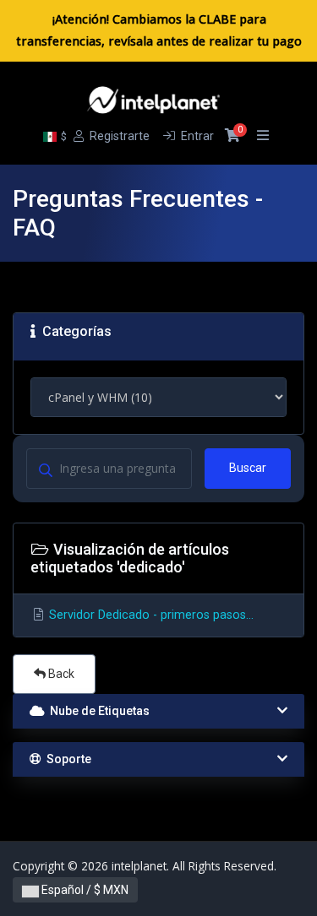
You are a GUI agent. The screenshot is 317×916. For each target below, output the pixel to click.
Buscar (247, 467)
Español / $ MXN (83, 890)
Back (60, 673)
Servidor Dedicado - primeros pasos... (150, 615)
